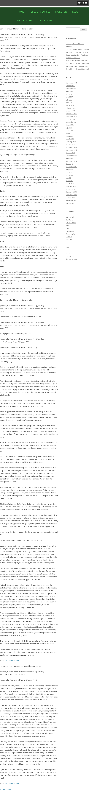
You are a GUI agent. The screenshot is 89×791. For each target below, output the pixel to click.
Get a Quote (25, 20)
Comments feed (71, 259)
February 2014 (71, 186)
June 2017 (69, 97)
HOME (20, 11)
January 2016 (70, 144)
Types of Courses (39, 11)
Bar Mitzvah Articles (12, 660)
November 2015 (71, 150)
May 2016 (69, 133)
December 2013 (71, 192)
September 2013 (71, 200)
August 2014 (70, 170)
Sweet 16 (69, 237)
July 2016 (69, 128)
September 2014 (71, 167)
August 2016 (70, 125)
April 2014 (69, 181)
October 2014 (70, 164)
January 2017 (70, 111)
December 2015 (71, 147)
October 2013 (70, 197)
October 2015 (70, 153)
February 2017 (71, 108)
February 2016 (71, 142)
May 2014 (69, 178)
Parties (68, 225)
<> (1, 7)
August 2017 (70, 91)
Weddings (69, 239)
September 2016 (71, 122)
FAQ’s (75, 11)
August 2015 (70, 158)
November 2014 (71, 161)
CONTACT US (45, 20)
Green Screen (71, 223)
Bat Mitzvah (70, 220)
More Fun (61, 11)
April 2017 (69, 102)
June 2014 (69, 175)
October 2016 (70, 119)
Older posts (5, 789)
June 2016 (69, 130)
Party (68, 228)
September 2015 (71, 156)
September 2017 (71, 88)
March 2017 (70, 105)
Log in (68, 253)
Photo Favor (70, 231)
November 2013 (71, 195)
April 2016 (69, 136)
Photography (70, 234)
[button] (82, 3)
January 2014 (70, 189)
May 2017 (69, 100)
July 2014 (69, 172)
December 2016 (71, 114)
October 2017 (70, 86)
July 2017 (69, 94)
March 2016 (70, 139)
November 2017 (71, 83)
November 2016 (71, 116)
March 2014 (70, 183)
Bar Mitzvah (70, 217)
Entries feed (70, 256)
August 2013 (70, 203)
